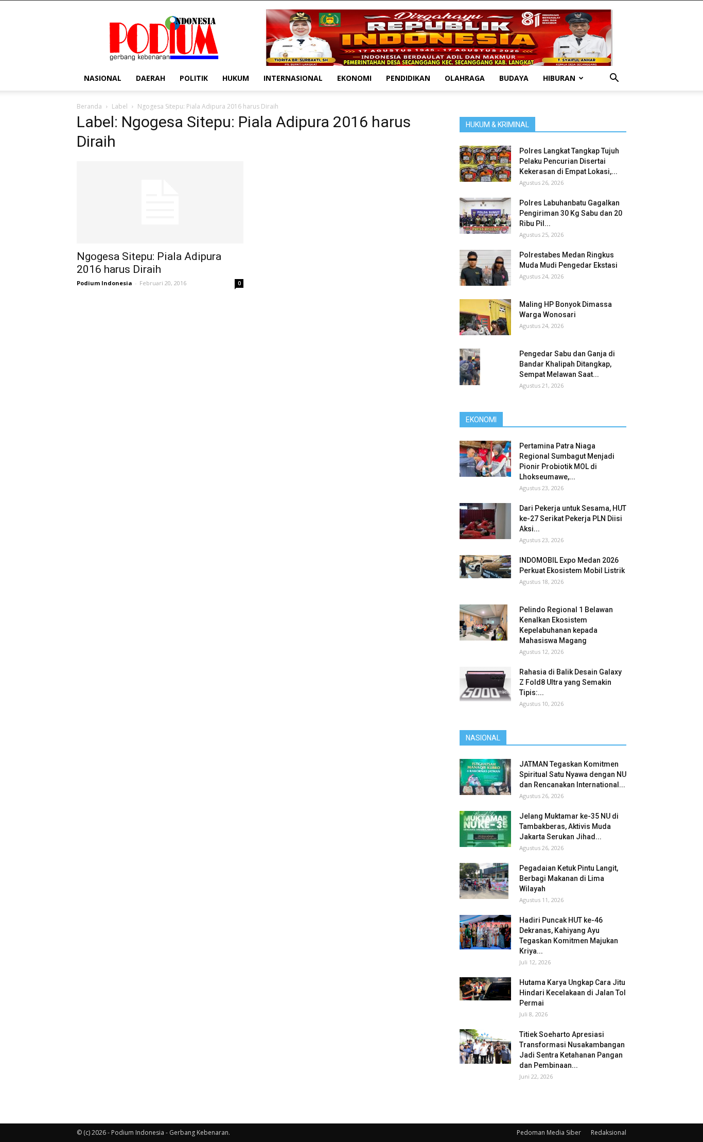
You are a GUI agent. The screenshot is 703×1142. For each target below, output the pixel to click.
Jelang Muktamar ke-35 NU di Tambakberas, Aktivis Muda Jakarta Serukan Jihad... (569, 826)
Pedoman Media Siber (549, 1132)
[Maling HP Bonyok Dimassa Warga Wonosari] (485, 317)
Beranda (89, 106)
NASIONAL (102, 78)
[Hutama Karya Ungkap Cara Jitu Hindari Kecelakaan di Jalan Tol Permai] (485, 988)
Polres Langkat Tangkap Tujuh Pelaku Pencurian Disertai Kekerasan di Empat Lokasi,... (569, 161)
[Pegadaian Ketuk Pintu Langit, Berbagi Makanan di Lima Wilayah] (484, 881)
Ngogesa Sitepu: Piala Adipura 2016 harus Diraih (149, 262)
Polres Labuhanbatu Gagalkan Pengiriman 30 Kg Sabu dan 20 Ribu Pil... (570, 213)
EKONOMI (354, 78)
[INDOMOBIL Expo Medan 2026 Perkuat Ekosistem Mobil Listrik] (485, 566)
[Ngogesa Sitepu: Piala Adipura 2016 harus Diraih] (160, 202)
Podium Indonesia (104, 283)
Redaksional (608, 1132)
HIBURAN (559, 78)
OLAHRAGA (465, 78)
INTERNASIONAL (293, 78)
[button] (614, 79)
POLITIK (194, 78)
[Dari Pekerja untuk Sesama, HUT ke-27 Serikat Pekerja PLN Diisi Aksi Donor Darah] (485, 521)
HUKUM (235, 78)
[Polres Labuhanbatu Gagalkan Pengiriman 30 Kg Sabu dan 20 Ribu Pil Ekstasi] (485, 216)
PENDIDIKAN (408, 78)
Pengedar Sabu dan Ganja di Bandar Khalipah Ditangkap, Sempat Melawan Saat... (567, 364)
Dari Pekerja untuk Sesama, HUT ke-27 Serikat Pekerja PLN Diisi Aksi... (572, 518)
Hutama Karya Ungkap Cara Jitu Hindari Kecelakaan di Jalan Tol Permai (572, 992)
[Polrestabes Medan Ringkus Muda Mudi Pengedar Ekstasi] (485, 268)
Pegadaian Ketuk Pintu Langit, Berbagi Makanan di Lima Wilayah (568, 878)
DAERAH (150, 78)
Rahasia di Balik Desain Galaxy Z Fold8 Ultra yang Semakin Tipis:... (570, 682)
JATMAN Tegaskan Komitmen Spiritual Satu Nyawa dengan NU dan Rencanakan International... (572, 774)
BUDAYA (514, 78)
